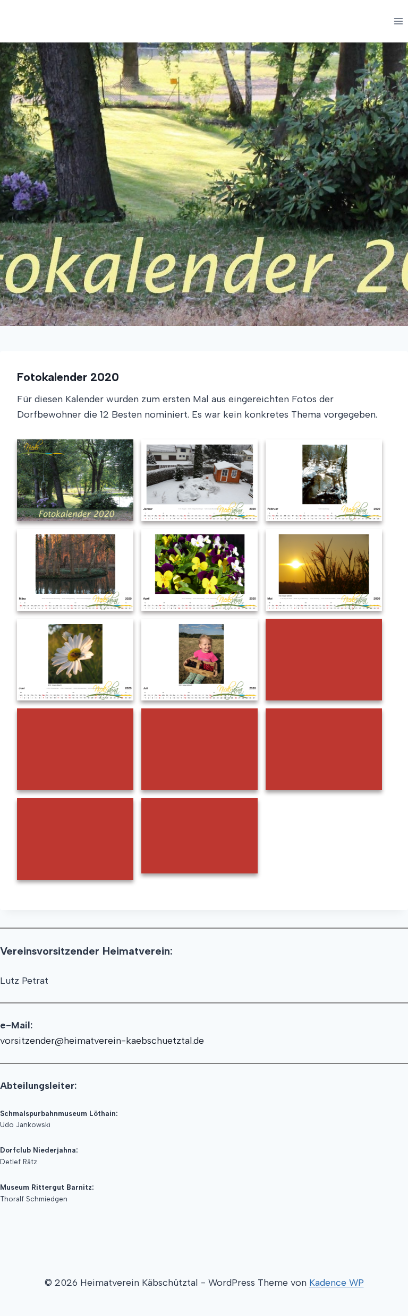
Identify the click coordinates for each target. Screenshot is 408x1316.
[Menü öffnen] (398, 21)
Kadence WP (336, 1282)
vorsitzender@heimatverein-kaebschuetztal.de (102, 1040)
